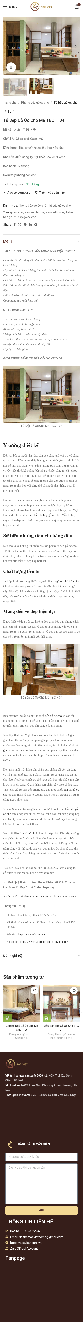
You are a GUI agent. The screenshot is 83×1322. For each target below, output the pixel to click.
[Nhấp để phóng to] (11, 67)
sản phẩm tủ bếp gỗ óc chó (44, 515)
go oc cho (16, 212)
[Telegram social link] (36, 225)
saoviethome (55, 212)
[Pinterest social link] (25, 225)
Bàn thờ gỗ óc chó (61, 1037)
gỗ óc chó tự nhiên (67, 581)
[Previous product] (5, 111)
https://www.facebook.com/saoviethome (44, 941)
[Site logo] (41, 6)
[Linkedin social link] (30, 225)
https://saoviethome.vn (31, 934)
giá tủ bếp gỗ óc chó (15, 750)
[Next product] (14, 111)
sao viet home (34, 212)
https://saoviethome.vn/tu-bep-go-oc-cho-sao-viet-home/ (42, 896)
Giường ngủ (22, 1037)
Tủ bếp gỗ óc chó (66, 102)
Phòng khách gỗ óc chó (61, 1034)
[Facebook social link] (14, 225)
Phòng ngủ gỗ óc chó (21, 1034)
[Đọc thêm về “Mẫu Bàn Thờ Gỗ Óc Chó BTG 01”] (47, 1018)
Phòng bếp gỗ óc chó (35, 102)
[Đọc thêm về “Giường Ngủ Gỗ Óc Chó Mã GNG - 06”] (7, 1018)
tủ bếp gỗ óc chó (25, 217)
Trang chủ (10, 102)
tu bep (70, 212)
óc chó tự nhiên (29, 833)
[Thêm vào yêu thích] (34, 990)
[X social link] (19, 225)
